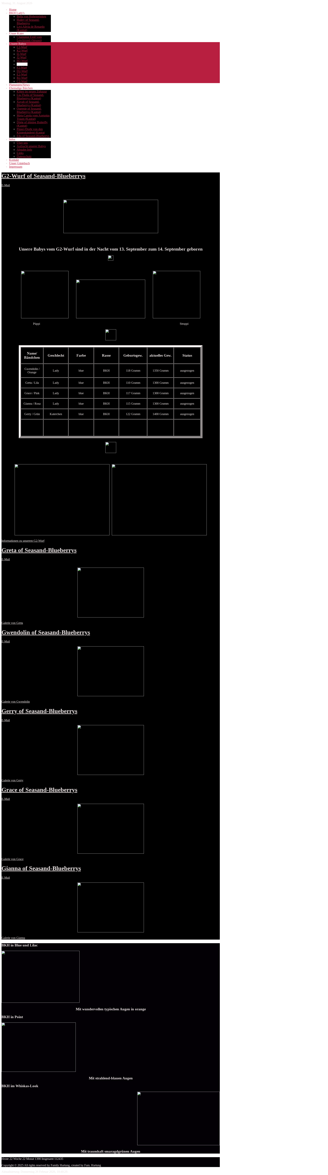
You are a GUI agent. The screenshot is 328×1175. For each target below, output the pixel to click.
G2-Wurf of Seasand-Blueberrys (43, 175)
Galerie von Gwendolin (16, 701)
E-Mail (6, 185)
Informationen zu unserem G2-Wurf (23, 540)
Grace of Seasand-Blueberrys (39, 789)
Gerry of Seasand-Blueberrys (39, 711)
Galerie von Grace (13, 859)
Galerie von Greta (12, 622)
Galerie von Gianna (13, 937)
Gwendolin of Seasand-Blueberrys (46, 632)
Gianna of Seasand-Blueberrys (41, 868)
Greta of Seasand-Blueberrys (39, 550)
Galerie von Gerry (12, 780)
